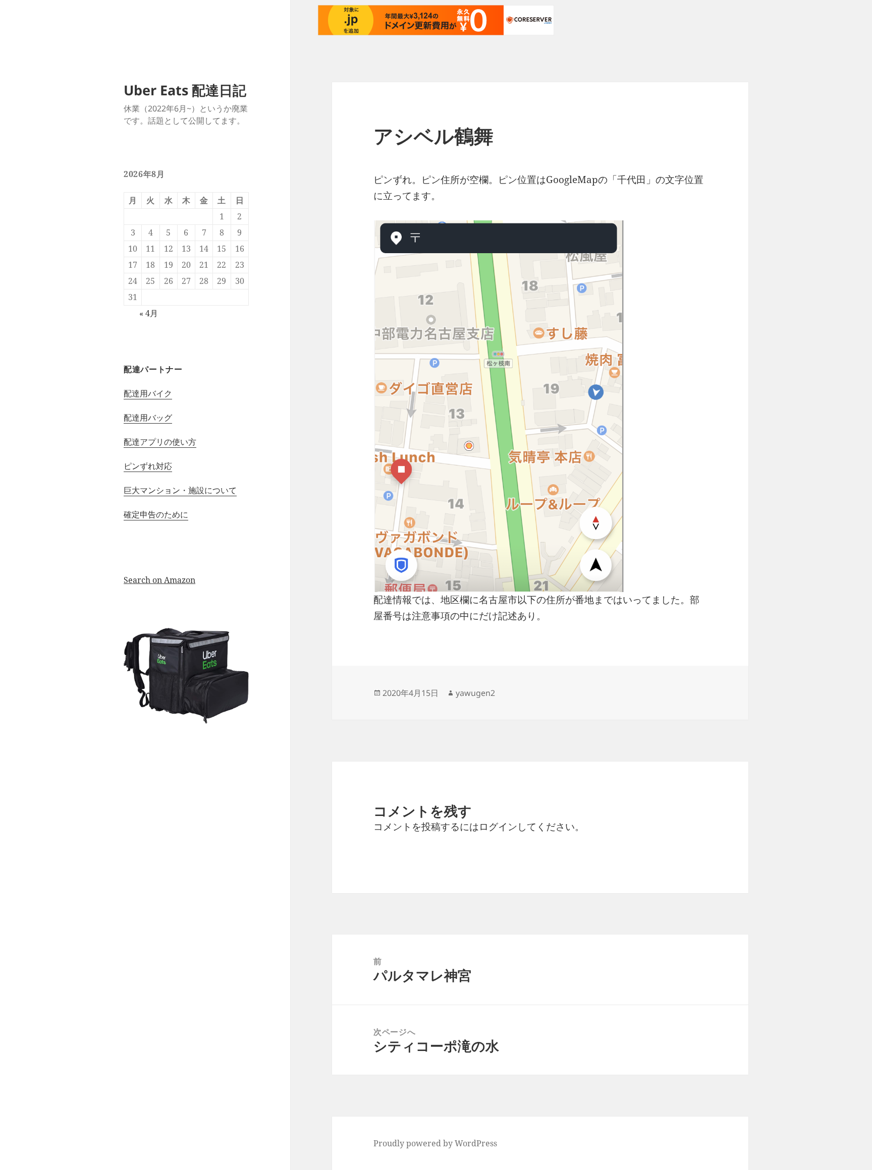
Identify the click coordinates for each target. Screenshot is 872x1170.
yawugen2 (475, 692)
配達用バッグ (148, 417)
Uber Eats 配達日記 (185, 90)
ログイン (498, 826)
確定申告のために (156, 514)
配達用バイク (148, 393)
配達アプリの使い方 (160, 441)
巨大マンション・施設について (180, 490)
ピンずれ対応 (148, 466)
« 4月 (148, 313)
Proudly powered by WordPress (435, 1143)
